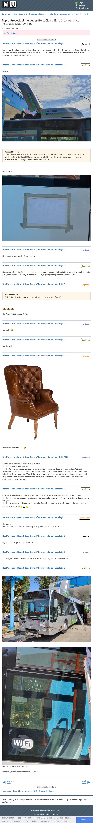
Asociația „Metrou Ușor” (52, 810)
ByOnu (86, 284)
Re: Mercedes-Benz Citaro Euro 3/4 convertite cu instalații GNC (35, 457)
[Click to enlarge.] (46, 108)
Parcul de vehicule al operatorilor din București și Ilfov (51, 14)
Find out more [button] (61, 821)
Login (79, 2)
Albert (86, 250)
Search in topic (83, 8)
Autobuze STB (82, 14)
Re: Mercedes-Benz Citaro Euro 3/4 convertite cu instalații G (33, 43)
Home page (6, 791)
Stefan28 (86, 65)
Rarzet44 (86, 44)
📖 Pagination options (46, 39)
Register (80, 5)
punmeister (85, 518)
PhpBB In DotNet (51, 814)
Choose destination (47, 791)
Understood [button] (85, 820)
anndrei (86, 536)
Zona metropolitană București (14, 14)
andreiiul (86, 457)
